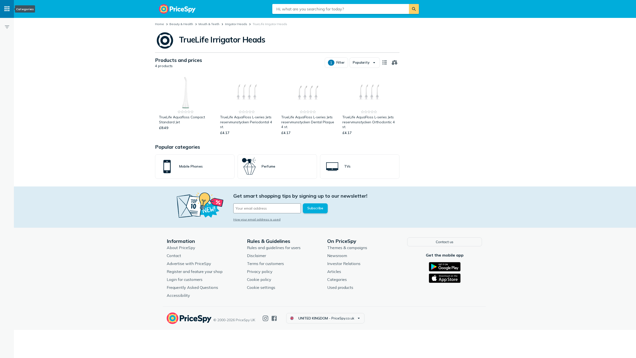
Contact (174, 255)
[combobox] (340, 9)
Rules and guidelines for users (274, 247)
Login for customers (184, 279)
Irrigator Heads (236, 24)
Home (159, 24)
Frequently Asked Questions (192, 287)
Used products (340, 287)
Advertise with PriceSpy (189, 263)
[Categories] (7, 9)
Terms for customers (265, 263)
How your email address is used (256, 219)
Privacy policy (260, 271)
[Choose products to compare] (394, 63)
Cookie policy (259, 279)
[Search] (414, 9)
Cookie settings (261, 287)
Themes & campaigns (347, 247)
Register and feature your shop (195, 271)
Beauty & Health (181, 24)
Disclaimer (256, 255)
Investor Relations (343, 263)
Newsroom (337, 255)
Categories (337, 279)
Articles (334, 271)
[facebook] (274, 318)
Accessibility (178, 295)
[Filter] (7, 27)
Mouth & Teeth (209, 24)
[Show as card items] (385, 63)
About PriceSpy (181, 247)
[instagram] (265, 318)
